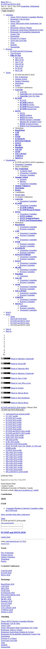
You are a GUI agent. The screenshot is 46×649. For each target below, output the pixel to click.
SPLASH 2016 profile (14, 459)
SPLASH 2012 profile (14, 452)
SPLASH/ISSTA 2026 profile (17, 472)
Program (9, 49)
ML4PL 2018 (6, 599)
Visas (12, 43)
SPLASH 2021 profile (14, 467)
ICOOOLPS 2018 (8, 593)
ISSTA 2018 (5, 575)
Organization (10, 160)
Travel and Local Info (18, 41)
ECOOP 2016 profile (13, 420)
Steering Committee (27, 246)
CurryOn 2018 (6, 571)
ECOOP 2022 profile (13, 425)
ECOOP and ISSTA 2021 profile (18, 431)
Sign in (8, 329)
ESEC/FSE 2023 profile (15, 437)
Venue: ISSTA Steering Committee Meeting (26, 17)
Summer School (21, 79)
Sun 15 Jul (19, 58)
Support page (5, 543)
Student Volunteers (22, 81)
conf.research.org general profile (18, 414)
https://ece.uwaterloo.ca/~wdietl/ (26, 490)
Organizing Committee (23, 164)
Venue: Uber (15, 21)
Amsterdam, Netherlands (30, 6)
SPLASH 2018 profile (14, 461)
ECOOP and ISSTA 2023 (20, 321)
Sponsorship (15, 47)
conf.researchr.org (12, 541)
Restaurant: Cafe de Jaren (19, 19)
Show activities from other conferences (15, 514)
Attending (9, 15)
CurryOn (23, 92)
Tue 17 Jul (19, 62)
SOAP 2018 (5, 605)
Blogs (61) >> (6, 2)
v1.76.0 (22, 541)
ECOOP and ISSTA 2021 (20, 323)
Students (13, 45)
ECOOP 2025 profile (13, 427)
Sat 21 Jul (18, 70)
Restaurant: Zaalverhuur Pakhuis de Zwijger (26, 30)
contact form (5, 537)
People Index (20, 195)
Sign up (8, 331)
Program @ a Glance (18, 38)
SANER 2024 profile (14, 450)
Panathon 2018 (6, 601)
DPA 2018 (5, 588)
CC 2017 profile (12, 416)
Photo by (22, 359)
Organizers (24, 276)
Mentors (23, 181)
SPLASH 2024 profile (14, 470)
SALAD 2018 (6, 603)
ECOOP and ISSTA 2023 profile (18, 433)
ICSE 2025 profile (12, 442)
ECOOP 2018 (6, 573)
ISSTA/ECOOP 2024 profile (16, 444)
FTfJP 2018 (5, 591)
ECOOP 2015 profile (13, 418)
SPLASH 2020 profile (14, 465)
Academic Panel (26, 171)
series (23, 407)
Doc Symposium (21, 77)
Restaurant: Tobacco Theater (21, 28)
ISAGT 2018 (6, 597)
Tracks (8, 73)
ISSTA (22, 113)
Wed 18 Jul (19, 64)
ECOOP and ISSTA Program (21, 51)
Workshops (19, 83)
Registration (14, 36)
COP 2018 (5, 586)
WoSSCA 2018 (7, 612)
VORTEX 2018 (7, 610)
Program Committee (27, 175)
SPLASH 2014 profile (14, 455)
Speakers (23, 179)
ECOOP (23, 100)
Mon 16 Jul (19, 60)
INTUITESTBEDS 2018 (10, 595)
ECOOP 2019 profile (13, 423)
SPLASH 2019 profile (14, 463)
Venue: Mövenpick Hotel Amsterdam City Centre (19, 628)
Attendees (23, 306)
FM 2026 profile (12, 440)
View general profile (7, 523)
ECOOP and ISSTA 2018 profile (13, 410)
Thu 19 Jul (19, 66)
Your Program (15, 53)
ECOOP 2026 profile (13, 429)
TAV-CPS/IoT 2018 (8, 608)
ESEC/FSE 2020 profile (15, 435)
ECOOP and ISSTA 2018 (10, 407)
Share (3, 519)
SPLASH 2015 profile (14, 457)
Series (12, 317)
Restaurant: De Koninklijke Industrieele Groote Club (20, 634)
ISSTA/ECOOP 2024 (18, 319)
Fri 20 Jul (18, 68)
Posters (17, 85)
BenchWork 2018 (7, 584)
